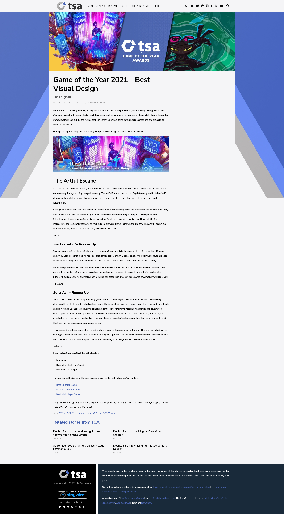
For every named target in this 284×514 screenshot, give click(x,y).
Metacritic (209, 498)
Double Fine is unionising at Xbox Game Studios (137, 433)
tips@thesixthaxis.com (163, 498)
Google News (123, 502)
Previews (112, 6)
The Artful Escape (107, 412)
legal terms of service (164, 486)
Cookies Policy (109, 491)
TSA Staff (60, 102)
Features (125, 6)
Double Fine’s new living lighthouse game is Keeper (140, 447)
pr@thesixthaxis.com (133, 498)
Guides (157, 6)
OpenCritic (222, 498)
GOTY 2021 (65, 412)
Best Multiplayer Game (68, 394)
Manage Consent (128, 491)
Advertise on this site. (72, 502)
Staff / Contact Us (185, 486)
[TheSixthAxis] (69, 10)
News (91, 6)
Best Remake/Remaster (68, 389)
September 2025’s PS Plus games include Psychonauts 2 (78, 447)
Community (138, 6)
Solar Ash (92, 412)
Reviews (100, 6)
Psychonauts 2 (79, 412)
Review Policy (203, 486)
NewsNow (146, 502)
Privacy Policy (219, 486)
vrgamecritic (108, 502)
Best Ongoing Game (66, 384)
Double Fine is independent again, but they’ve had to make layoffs (76, 433)
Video (149, 6)
